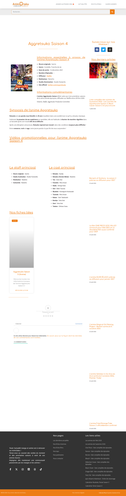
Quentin (109, 493)
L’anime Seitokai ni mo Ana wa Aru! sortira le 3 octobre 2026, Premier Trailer (102, 376)
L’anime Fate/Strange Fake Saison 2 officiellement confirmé (103, 424)
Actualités (82, 4)
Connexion (78, 324)
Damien (114, 493)
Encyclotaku (96, 4)
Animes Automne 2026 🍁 (65, 4)
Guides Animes (111, 4)
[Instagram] (110, 49)
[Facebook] (97, 49)
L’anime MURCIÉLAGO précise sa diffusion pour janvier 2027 (102, 278)
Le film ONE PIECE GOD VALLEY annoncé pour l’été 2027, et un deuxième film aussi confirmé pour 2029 (102, 229)
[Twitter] (103, 49)
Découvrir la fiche (21, 290)
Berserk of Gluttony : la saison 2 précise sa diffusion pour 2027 (102, 179)
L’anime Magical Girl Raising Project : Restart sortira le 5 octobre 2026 (101, 326)
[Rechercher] (112, 12)
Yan (119, 493)
